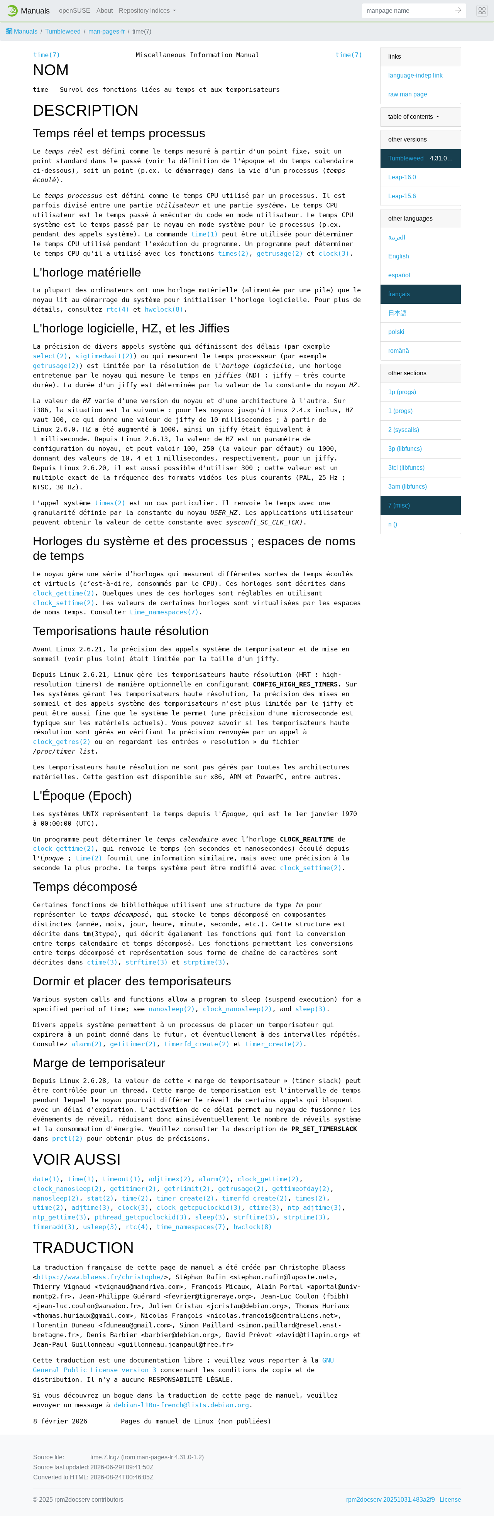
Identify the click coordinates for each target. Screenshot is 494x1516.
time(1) (204, 234)
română (398, 350)
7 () (399, 505)
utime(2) (48, 1207)
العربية (396, 237)
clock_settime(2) (64, 603)
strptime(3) (204, 962)
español (399, 275)
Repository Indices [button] (145, 10)
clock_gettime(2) (64, 593)
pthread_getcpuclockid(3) (141, 1217)
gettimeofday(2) (301, 1188)
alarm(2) (86, 1044)
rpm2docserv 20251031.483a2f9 (390, 1499)
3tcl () (406, 467)
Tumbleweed (63, 31)
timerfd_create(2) (197, 1044)
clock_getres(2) (62, 741)
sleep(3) (310, 1009)
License (450, 1499)
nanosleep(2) (172, 1009)
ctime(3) (102, 962)
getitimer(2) (133, 1044)
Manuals (24, 31)
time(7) (46, 55)
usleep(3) (100, 1227)
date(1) (46, 1179)
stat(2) (100, 1198)
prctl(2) (67, 1138)
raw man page (407, 94)
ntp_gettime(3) (60, 1217)
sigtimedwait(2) (104, 356)
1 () (400, 411)
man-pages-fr (106, 31)
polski (396, 332)
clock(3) (333, 253)
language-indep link (415, 75)
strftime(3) (146, 962)
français (399, 294)
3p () (405, 448)
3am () (407, 486)
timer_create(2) (274, 1044)
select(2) (50, 356)
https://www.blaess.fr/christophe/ (100, 1277)
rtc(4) (117, 309)
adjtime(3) (90, 1207)
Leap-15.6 (402, 196)
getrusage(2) (280, 253)
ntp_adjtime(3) (315, 1207)
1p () (402, 392)
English (398, 256)
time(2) (88, 858)
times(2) (233, 253)
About (104, 10)
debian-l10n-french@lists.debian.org (181, 1405)
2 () (403, 430)
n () (392, 524)
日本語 (397, 313)
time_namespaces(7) (164, 612)
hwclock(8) (164, 309)
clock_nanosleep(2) (237, 1009)
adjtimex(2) (170, 1179)
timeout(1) (121, 1179)
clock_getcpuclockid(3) (198, 1207)
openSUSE (74, 10)
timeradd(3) (54, 1227)
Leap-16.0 (402, 177)
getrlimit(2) (187, 1188)
